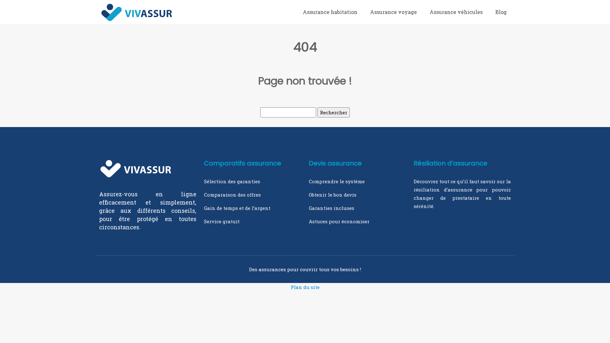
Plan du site (305, 287)
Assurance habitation (330, 12)
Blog (501, 12)
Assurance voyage (393, 12)
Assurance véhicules (456, 12)
